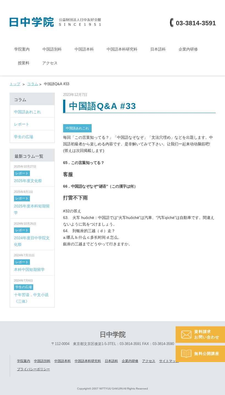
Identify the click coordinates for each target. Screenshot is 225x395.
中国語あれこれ (77, 128)
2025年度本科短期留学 (32, 209)
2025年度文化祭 (28, 181)
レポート (22, 173)
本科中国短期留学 (29, 269)
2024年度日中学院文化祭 (32, 241)
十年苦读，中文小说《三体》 (31, 298)
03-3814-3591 (196, 23)
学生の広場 (23, 287)
